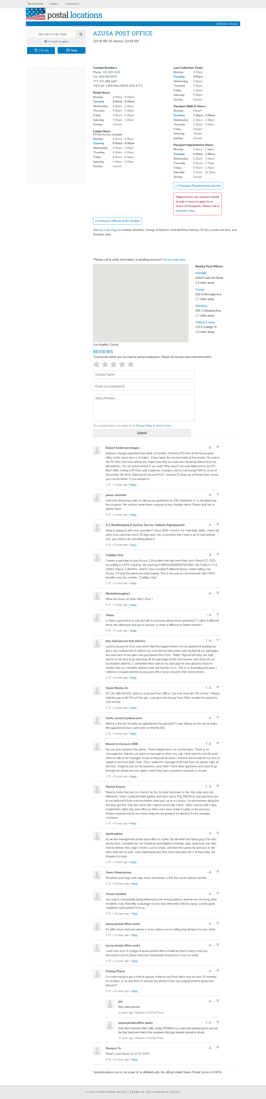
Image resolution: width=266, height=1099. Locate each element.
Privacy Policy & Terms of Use (153, 425)
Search (37, 3)
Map (74, 50)
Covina (199, 289)
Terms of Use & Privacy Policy (155, 1091)
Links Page (110, 229)
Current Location (58, 41)
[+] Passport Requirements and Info (198, 185)
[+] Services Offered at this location (117, 220)
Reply (133, 484)
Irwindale (201, 273)
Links (53, 3)
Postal (73, 14)
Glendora (201, 305)
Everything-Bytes (112, 1091)
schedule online (185, 210)
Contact (72, 3)
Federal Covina (205, 322)
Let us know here (174, 259)
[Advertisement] (164, 55)
